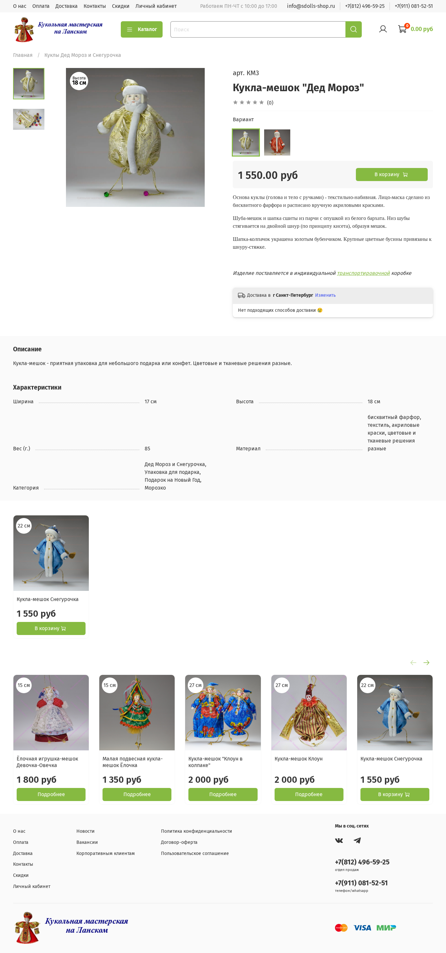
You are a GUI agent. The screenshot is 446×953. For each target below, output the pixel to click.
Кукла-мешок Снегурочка (48, 599)
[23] (277, 142)
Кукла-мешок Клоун (299, 759)
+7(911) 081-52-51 (414, 6)
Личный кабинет (156, 6)
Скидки (121, 6)
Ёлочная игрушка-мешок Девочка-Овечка (47, 762)
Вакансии (87, 842)
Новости (85, 831)
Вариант (243, 119)
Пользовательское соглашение (195, 853)
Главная (23, 55)
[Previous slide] (61, 137)
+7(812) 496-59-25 (365, 6)
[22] (246, 142)
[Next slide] (210, 137)
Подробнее (51, 795)
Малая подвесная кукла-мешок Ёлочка (133, 762)
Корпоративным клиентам (105, 853)
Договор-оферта (179, 842)
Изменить (325, 295)
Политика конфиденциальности (196, 831)
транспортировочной (363, 273)
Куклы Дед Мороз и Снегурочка (82, 55)
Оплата (41, 6)
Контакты (95, 6)
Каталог (147, 29)
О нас (19, 6)
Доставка (67, 6)
